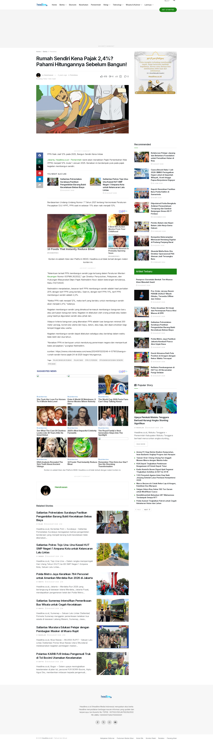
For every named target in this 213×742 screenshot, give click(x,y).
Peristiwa (53, 51)
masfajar (42, 635)
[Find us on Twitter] (103, 722)
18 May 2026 (156, 197)
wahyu (41, 582)
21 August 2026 (158, 245)
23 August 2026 (153, 428)
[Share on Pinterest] (39, 173)
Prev (139, 509)
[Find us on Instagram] (109, 722)
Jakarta (50, 160)
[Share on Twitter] (39, 167)
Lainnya (148, 5)
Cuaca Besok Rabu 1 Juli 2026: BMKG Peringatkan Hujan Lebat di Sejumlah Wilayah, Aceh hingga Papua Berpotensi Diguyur (163, 175)
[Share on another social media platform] (39, 185)
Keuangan (52, 276)
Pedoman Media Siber (125, 738)
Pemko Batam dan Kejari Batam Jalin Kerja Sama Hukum (162, 225)
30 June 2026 (157, 183)
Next (146, 509)
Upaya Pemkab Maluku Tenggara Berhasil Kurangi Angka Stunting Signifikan (151, 420)
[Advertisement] (106, 27)
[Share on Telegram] (39, 179)
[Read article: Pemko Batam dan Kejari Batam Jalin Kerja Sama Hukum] (141, 227)
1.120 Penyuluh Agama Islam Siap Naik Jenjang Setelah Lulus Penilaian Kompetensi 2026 (155, 477)
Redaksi (161, 738)
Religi (106, 5)
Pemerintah (96, 5)
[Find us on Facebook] (97, 722)
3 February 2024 (158, 262)
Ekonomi (72, 5)
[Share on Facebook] (39, 155)
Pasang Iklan (172, 738)
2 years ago (62, 75)
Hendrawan (48, 75)
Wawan (41, 556)
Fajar (40, 524)
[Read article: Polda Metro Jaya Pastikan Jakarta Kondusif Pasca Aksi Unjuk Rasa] (141, 343)
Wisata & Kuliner (133, 5)
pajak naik (78, 360)
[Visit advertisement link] (155, 73)
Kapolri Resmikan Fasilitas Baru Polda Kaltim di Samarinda (163, 192)
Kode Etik (139, 738)
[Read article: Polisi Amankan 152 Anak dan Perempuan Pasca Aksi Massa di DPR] (141, 312)
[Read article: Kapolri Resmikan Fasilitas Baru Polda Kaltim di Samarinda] (141, 193)
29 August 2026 (68, 190)
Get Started (168, 10)
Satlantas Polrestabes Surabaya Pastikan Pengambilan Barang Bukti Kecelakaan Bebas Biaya (64, 516)
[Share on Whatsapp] (39, 161)
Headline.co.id (62, 160)
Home (54, 5)
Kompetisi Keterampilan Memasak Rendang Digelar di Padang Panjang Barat (163, 239)
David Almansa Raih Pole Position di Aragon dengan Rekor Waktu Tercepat (163, 356)
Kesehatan (83, 5)
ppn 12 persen (91, 360)
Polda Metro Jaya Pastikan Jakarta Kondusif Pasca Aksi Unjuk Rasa (163, 341)
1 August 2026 (157, 164)
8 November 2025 (159, 217)
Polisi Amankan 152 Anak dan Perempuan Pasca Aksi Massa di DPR (163, 310)
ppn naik (52, 364)
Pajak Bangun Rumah (62, 360)
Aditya (41, 662)
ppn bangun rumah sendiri (111, 360)
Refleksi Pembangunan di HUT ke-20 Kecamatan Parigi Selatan (163, 370)
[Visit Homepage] (42, 5)
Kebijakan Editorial (107, 738)
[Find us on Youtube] (115, 722)
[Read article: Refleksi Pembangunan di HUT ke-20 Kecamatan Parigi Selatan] (141, 371)
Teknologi (117, 5)
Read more (142, 444)
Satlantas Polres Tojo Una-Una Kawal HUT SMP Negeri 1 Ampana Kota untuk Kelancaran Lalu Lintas (116, 184)
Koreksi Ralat (151, 738)
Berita (62, 5)
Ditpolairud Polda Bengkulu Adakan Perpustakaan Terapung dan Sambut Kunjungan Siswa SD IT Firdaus (163, 208)
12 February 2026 (159, 231)
